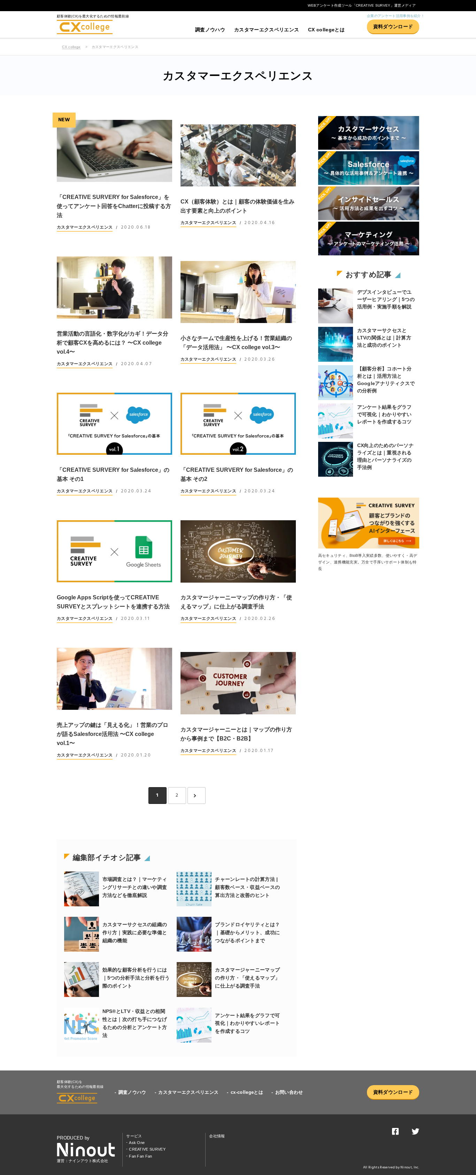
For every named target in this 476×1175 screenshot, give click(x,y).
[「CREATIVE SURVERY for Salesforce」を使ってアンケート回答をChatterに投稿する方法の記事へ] (114, 151)
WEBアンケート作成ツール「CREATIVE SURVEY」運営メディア (362, 5)
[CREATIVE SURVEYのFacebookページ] (395, 1133)
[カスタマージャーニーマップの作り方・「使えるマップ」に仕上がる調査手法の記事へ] (238, 551)
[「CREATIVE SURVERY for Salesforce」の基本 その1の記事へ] (114, 424)
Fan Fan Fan (140, 1156)
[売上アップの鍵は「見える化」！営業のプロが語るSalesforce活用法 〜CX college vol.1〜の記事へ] (114, 679)
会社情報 (217, 1136)
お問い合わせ (289, 1092)
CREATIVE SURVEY (147, 1149)
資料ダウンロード (393, 26)
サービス (134, 1136)
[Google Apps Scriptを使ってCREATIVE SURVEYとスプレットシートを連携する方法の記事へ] (114, 551)
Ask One (137, 1143)
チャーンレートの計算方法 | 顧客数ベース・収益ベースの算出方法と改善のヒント (247, 887)
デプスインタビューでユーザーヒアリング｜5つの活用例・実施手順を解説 (386, 299)
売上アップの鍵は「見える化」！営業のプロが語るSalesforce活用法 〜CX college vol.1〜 (112, 734)
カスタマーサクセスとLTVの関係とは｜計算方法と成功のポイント (384, 338)
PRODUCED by (73, 1138)
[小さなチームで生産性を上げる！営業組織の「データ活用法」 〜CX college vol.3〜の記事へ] (238, 292)
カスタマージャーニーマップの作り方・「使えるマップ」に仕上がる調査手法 (247, 978)
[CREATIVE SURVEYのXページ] (415, 1133)
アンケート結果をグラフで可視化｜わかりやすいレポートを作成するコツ (247, 1023)
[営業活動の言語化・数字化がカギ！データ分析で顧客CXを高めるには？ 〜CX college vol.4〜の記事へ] (114, 287)
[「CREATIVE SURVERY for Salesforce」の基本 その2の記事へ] (238, 424)
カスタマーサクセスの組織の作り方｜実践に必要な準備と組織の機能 (134, 932)
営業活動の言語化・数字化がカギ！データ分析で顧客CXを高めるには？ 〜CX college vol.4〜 (112, 343)
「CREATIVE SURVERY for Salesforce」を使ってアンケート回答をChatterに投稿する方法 (114, 206)
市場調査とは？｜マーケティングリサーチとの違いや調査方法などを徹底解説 (134, 887)
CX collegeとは (326, 29)
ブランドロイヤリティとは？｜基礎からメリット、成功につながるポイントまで (247, 932)
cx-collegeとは (247, 1092)
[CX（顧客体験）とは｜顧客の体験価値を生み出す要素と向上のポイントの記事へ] (238, 155)
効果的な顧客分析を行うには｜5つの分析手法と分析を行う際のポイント (136, 978)
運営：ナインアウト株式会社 (82, 1161)
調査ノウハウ (210, 29)
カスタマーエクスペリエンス (266, 29)
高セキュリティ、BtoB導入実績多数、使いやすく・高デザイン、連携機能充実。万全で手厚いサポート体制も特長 (367, 562)
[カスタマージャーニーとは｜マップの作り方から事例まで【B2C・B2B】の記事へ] (238, 683)
